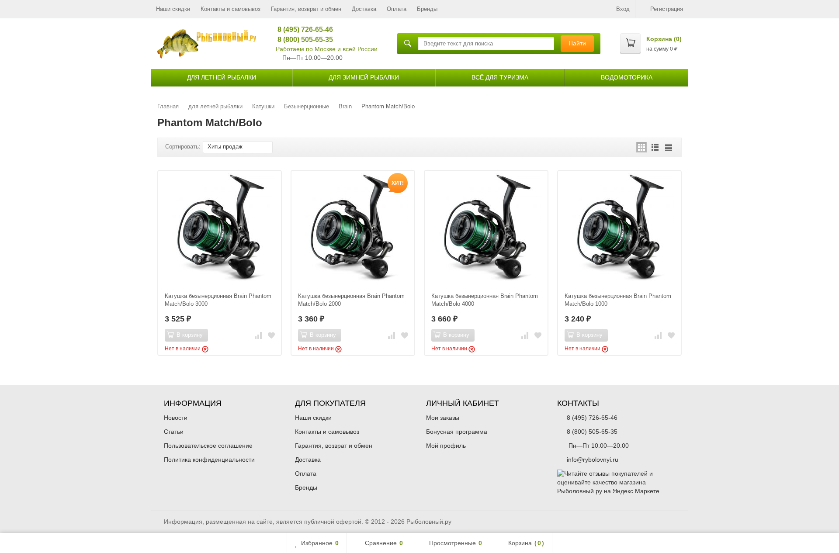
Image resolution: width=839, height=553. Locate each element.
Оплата (396, 9)
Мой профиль (446, 445)
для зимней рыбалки (364, 77)
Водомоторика (626, 77)
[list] (655, 147)
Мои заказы (442, 417)
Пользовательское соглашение (208, 445)
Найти (577, 43)
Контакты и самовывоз (230, 9)
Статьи (174, 431)
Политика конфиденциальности (209, 459)
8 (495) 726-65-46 (302, 29)
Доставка (364, 9)
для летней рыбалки (221, 77)
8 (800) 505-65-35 (302, 39)
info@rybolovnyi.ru (592, 459)
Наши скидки (173, 9)
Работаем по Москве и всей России (327, 48)
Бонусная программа (456, 431)
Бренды (427, 9)
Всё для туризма (500, 77)
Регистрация (666, 9)
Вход (623, 9)
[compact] (668, 147)
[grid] (641, 147)
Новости (175, 417)
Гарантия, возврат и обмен (306, 9)
